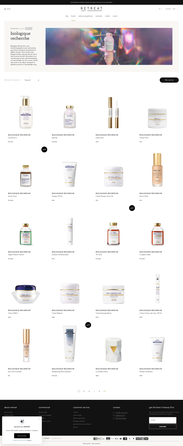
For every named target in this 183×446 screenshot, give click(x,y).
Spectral (54, 138)
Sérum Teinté (144, 196)
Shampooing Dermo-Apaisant (61, 371)
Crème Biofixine (57, 313)
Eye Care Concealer (15, 371)
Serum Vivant (12, 196)
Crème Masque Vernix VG (104, 196)
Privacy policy (87, 443)
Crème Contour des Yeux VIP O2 (151, 313)
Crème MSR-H (13, 313)
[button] (7, 9)
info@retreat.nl (120, 415)
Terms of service (95, 443)
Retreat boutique (121, 418)
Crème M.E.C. (144, 138)
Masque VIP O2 (57, 196)
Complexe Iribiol (145, 254)
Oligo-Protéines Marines (16, 254)
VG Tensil (99, 254)
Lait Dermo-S (12, 138)
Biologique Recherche (19, 135)
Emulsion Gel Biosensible (60, 254)
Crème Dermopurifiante (104, 313)
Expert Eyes (100, 138)
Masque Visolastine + (146, 371)
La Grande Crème (102, 371)
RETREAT (47, 438)
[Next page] (104, 391)
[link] (25, 109)
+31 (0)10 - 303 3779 (121, 412)
